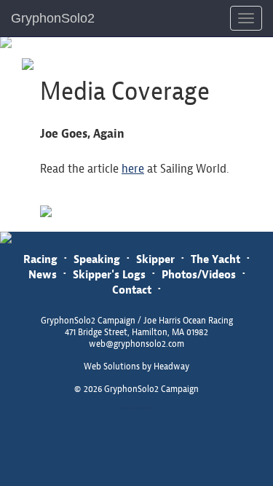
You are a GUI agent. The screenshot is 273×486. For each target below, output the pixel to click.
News (42, 274)
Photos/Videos (199, 274)
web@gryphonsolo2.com (136, 343)
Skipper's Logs (109, 274)
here (133, 168)
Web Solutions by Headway (136, 366)
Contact (131, 289)
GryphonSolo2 (53, 18)
